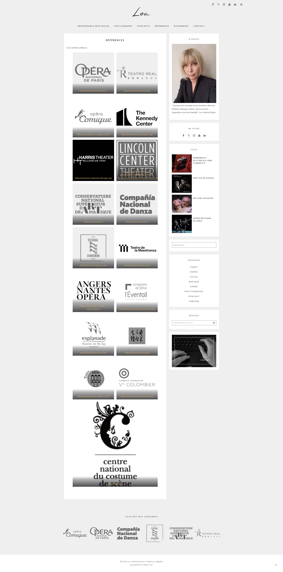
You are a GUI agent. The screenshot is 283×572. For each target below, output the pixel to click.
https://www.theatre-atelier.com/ (93, 396)
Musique (194, 282)
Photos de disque (203, 178)
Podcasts (143, 26)
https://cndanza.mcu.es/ (137, 222)
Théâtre (194, 301)
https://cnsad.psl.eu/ (93, 222)
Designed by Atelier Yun (141, 565)
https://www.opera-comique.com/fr (93, 134)
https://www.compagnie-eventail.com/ (137, 309)
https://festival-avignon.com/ (93, 265)
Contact (199, 26)
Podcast (194, 296)
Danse (194, 272)
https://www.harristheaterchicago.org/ (93, 178)
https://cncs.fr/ (115, 484)
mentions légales (155, 561)
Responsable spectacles (93, 26)
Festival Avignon (203, 198)
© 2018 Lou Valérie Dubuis (132, 561)
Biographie (181, 26)
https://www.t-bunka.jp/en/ (137, 353)
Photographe (123, 26)
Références (162, 26)
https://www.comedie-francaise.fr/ (137, 396)
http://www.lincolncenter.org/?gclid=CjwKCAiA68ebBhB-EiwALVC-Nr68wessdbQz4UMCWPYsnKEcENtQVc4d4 (138, 174)
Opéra (194, 286)
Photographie (194, 291)
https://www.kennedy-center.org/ (137, 134)
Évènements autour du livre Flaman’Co (202, 160)
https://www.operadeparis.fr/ (93, 91)
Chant (194, 267)
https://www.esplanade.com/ (93, 353)
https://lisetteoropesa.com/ (137, 265)
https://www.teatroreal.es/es (137, 91)
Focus (194, 277)
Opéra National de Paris (202, 219)
